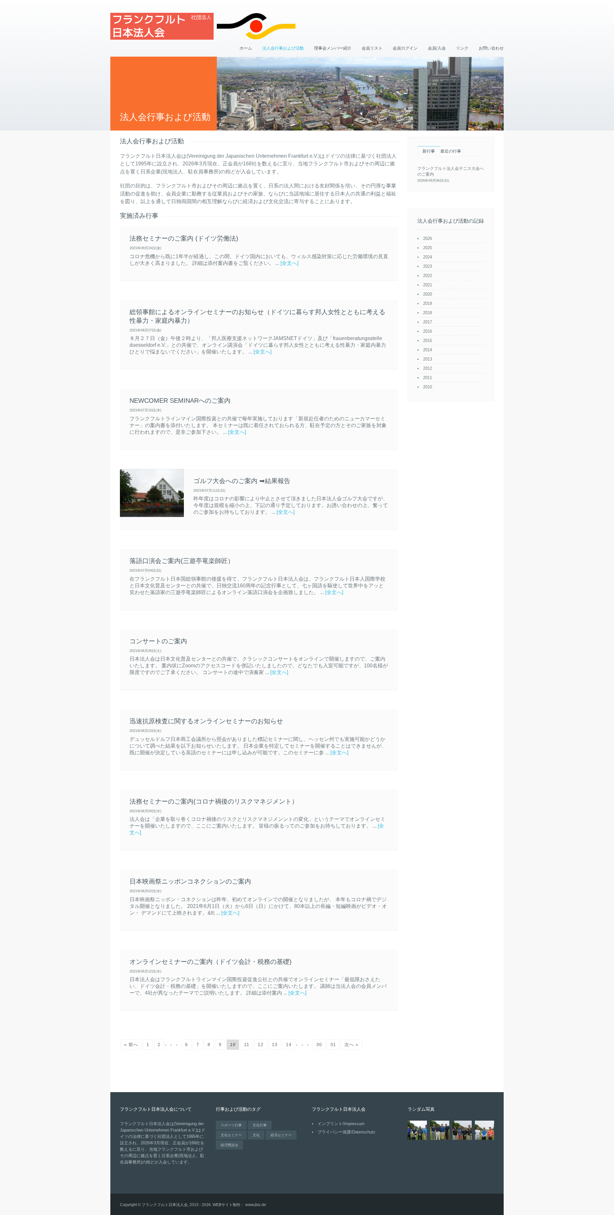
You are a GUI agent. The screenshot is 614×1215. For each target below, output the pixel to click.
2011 (427, 377)
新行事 (428, 151)
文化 (256, 1135)
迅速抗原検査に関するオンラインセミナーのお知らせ (206, 721)
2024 (427, 257)
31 (333, 1044)
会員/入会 (437, 48)
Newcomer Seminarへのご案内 (180, 400)
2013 (427, 359)
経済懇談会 (229, 1145)
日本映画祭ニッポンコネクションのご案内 (190, 881)
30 (319, 1044)
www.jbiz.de (255, 1205)
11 (246, 1044)
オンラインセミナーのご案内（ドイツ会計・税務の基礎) (211, 961)
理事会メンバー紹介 (332, 48)
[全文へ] (289, 263)
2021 (427, 284)
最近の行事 (450, 151)
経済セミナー (281, 1135)
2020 (427, 294)
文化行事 (260, 1125)
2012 (427, 368)
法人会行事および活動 (283, 48)
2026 (427, 238)
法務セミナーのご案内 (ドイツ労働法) (184, 238)
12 (261, 1044)
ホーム (246, 48)
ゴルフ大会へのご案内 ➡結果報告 (241, 480)
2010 (427, 387)
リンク (462, 48)
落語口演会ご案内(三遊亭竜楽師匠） (182, 560)
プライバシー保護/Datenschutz (346, 1132)
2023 (427, 266)
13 (275, 1044)
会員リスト (372, 48)
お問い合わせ (491, 48)
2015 (427, 340)
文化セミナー (231, 1135)
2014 (427, 349)
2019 (427, 303)
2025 (427, 247)
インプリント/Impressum (341, 1123)
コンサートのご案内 (158, 641)
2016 (427, 331)
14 (289, 1044)
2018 (427, 312)
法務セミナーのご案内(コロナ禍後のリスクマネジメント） (214, 801)
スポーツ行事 (231, 1125)
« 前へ (131, 1044)
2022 (427, 275)
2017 (427, 322)
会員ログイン (405, 48)
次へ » (351, 1044)
